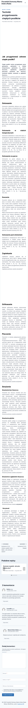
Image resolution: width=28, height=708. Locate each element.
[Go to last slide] (4, 569)
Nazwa (5, 673)
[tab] (11, 575)
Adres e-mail (6, 679)
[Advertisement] (14, 38)
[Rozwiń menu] (25, 3)
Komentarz (4, 652)
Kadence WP (20, 704)
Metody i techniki (6, 9)
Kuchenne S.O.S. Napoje (22, 546)
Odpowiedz (5, 601)
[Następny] (24, 569)
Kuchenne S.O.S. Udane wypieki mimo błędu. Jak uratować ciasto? (7, 548)
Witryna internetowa (8, 686)
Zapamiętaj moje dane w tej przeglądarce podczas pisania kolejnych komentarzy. (13, 690)
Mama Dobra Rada (8, 21)
